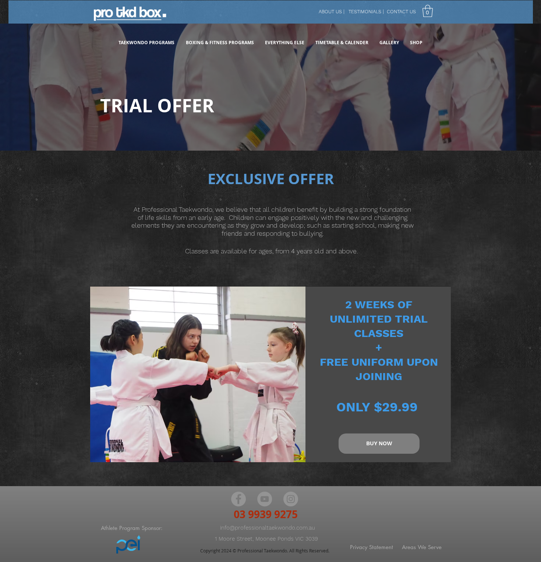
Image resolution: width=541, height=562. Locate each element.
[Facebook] (238, 499)
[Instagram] (290, 499)
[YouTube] (264, 499)
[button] (427, 11)
